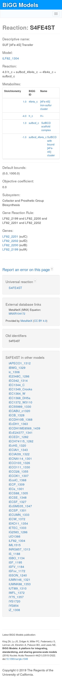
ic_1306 (14, 372)
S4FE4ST (15, 287)
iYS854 (14, 605)
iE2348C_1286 (19, 376)
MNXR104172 (17, 313)
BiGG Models (20, 4)
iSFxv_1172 (17, 571)
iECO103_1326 (19, 463)
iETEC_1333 (17, 527)
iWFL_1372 (17, 592)
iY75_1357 (16, 597)
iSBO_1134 (17, 558)
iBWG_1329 (17, 367)
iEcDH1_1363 (18, 423)
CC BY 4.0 (40, 321)
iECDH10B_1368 (20, 419)
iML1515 (15, 545)
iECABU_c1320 (19, 411)
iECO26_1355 (18, 471)
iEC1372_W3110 (20, 402)
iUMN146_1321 (19, 579)
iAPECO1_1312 (20, 363)
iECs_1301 (16, 489)
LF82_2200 (10, 245)
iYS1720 (14, 601)
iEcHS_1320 (17, 445)
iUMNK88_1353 (20, 584)
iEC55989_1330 (20, 406)
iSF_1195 (15, 562)
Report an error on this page (26, 269)
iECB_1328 (16, 415)
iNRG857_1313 (19, 549)
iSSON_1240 (18, 575)
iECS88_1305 (18, 493)
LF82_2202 (10, 240)
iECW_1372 (17, 519)
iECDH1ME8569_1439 (24, 428)
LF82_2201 (10, 236)
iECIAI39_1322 (19, 454)
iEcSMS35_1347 (20, 506)
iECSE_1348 (18, 497)
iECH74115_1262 (21, 441)
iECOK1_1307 (19, 475)
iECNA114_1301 (20, 458)
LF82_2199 (10, 249)
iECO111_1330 (19, 467)
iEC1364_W (17, 393)
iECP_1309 (16, 484)
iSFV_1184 (16, 566)
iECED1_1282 (18, 437)
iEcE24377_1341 (21, 432)
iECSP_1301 (18, 510)
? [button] (51, 269)
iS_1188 (14, 553)
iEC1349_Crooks (20, 389)
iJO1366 (14, 536)
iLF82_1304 (10, 58)
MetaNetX (26, 321)
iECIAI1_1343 (18, 449)
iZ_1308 (14, 610)
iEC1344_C (17, 385)
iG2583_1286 (18, 532)
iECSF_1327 (17, 501)
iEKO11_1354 (18, 523)
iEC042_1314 (18, 380)
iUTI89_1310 (18, 588)
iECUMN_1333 (19, 514)
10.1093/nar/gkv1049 (17, 658)
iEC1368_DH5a (19, 398)
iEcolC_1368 (17, 480)
